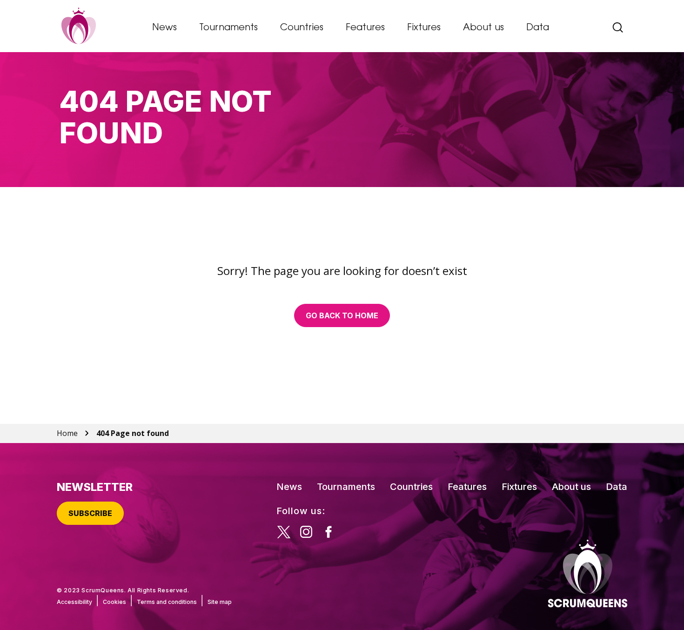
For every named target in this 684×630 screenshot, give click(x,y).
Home (67, 433)
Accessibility (74, 601)
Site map (220, 601)
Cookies (114, 601)
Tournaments (228, 28)
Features (365, 28)
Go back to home (342, 315)
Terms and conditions (167, 601)
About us (483, 28)
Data (537, 28)
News (164, 28)
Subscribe (90, 513)
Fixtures (424, 28)
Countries (301, 28)
